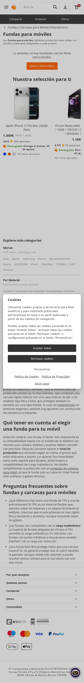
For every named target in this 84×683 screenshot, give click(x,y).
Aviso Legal (42, 383)
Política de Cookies (26, 376)
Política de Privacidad (56, 376)
